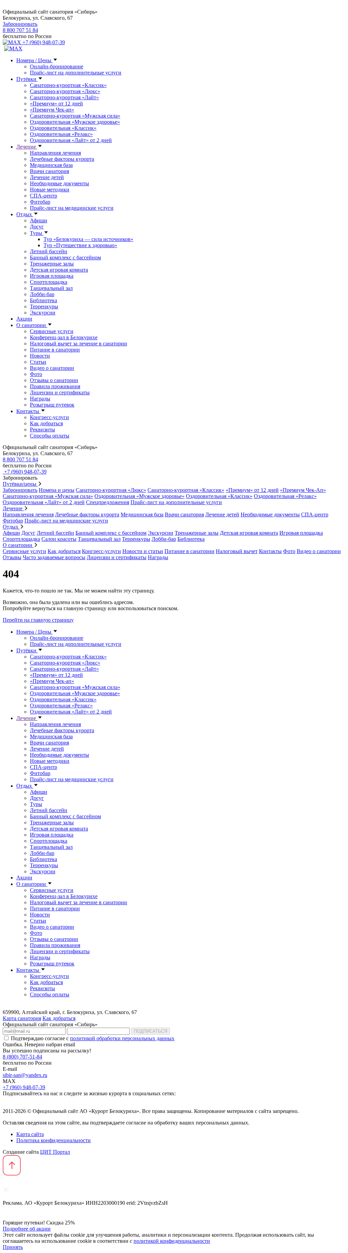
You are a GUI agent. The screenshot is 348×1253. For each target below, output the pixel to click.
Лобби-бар (42, 294)
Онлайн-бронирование (56, 66)
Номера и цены (56, 490)
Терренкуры (44, 306)
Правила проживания (55, 386)
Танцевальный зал (51, 288)
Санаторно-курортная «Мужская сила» (75, 116)
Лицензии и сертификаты (60, 392)
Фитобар (40, 202)
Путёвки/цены (20, 484)
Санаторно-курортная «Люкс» (65, 91)
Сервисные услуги (51, 331)
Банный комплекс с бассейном (65, 257)
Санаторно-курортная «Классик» (68, 85)
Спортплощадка (48, 282)
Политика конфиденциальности (53, 1140)
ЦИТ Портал (55, 1152)
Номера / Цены (34, 60)
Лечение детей (47, 177)
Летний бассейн (48, 251)
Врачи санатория (49, 171)
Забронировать (20, 24)
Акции (24, 319)
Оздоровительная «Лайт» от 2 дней (71, 140)
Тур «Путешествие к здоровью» (80, 245)
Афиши (38, 220)
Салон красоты (58, 539)
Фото (36, 374)
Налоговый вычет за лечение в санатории (78, 343)
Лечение (26, 147)
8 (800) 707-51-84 (22, 1057)
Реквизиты (42, 429)
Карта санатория (22, 1018)
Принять (13, 1247)
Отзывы (12, 557)
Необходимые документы (59, 183)
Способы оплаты (49, 436)
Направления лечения (55, 153)
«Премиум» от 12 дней (56, 103)
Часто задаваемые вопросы (54, 557)
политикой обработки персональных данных (122, 1038)
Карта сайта (30, 1134)
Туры (37, 233)
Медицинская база (51, 165)
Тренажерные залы (52, 264)
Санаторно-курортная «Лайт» (64, 97)
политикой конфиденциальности (172, 1241)
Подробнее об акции (27, 1229)
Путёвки (27, 79)
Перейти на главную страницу (38, 620)
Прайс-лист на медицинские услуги (72, 208)
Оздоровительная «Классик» (63, 128)
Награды (40, 398)
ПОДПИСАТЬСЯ (150, 1031)
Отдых (24, 214)
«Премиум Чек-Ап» (303, 490)
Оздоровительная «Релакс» (61, 134)
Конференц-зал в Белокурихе (64, 337)
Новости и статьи (142, 551)
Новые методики (49, 189)
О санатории (31, 325)
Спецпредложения (107, 502)
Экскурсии (42, 312)
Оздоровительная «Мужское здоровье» (75, 122)
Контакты (28, 411)
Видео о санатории (52, 368)
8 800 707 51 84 (20, 30)
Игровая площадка (51, 276)
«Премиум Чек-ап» (52, 110)
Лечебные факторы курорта (62, 159)
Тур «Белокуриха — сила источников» (88, 239)
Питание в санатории (55, 350)
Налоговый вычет (237, 551)
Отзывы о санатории (54, 380)
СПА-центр (43, 196)
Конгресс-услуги (49, 417)
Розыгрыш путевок (52, 405)
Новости (40, 356)
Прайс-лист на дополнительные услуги (75, 72)
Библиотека (43, 300)
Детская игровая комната (59, 270)
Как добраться (46, 423)
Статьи (38, 362)
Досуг (37, 226)
